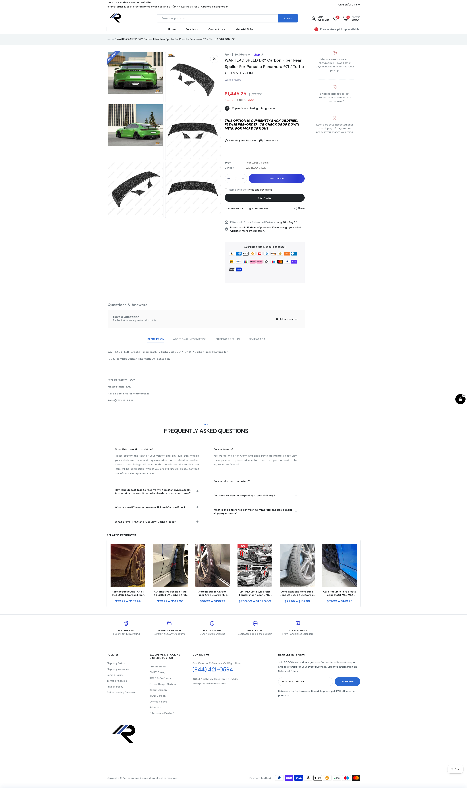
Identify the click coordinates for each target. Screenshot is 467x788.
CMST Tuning (157, 672)
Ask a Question (288, 319)
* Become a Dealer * (162, 713)
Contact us (215, 29)
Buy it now (264, 198)
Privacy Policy (115, 686)
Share (301, 208)
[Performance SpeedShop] (115, 18)
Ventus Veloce (158, 701)
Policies (191, 29)
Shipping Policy (116, 663)
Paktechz (155, 707)
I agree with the (250, 189)
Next (360, 573)
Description (155, 339)
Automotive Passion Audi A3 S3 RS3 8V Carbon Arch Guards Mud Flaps (170, 593)
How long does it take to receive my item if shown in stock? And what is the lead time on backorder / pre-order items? (153, 491)
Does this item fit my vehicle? (134, 449)
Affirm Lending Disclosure (122, 692)
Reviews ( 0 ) (257, 339)
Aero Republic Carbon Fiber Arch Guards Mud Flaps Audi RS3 (212, 593)
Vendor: (229, 167)
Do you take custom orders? (231, 481)
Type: (228, 162)
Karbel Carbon (158, 690)
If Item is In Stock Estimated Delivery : (253, 222)
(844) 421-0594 (212, 669)
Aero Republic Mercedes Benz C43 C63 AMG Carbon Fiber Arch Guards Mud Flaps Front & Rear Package (297, 593)
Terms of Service (117, 680)
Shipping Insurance (118, 669)
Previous (106, 573)
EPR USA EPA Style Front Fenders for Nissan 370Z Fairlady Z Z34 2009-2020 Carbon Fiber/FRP (255, 593)
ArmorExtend (158, 666)
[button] (265, 125)
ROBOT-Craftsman (161, 678)
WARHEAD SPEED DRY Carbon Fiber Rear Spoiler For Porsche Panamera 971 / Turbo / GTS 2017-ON (264, 67)
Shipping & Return (228, 339)
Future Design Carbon (163, 684)
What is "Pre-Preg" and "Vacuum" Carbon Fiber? (145, 521)
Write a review (233, 79)
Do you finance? (223, 449)
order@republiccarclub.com (209, 683)
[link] (142, 549)
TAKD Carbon (158, 695)
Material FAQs (244, 29)
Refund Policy (115, 675)
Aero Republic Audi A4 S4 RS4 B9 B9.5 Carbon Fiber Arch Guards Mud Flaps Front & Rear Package (128, 593)
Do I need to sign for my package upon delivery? (244, 495)
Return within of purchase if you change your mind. (266, 229)
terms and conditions (259, 189)
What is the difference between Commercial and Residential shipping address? (252, 511)
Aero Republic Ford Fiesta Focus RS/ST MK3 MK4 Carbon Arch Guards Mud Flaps (339, 593)
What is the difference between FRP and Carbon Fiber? (150, 507)
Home (172, 29)
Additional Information (190, 339)
